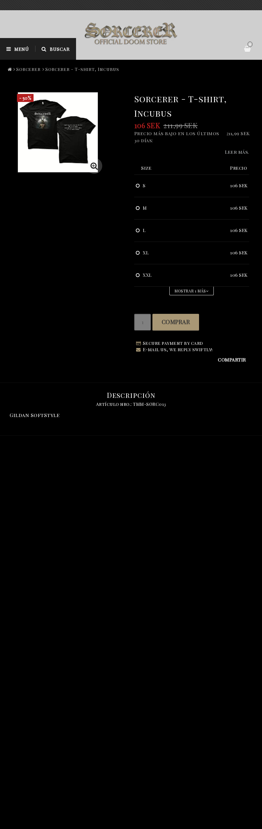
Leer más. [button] (237, 152)
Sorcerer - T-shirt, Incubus (82, 69)
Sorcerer (28, 69)
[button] (94, 166)
